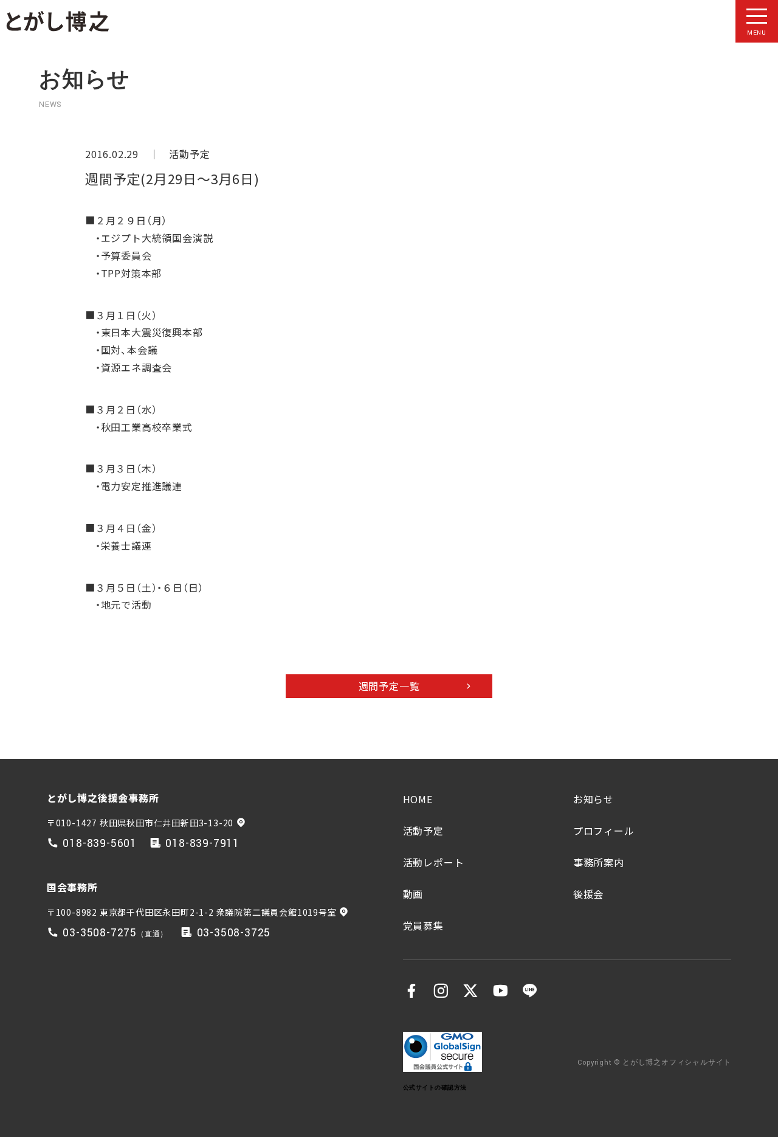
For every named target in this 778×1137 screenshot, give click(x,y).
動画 (413, 893)
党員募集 (423, 925)
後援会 (588, 893)
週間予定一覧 (389, 686)
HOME (418, 799)
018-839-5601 (100, 843)
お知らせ (593, 799)
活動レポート (433, 862)
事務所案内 (598, 862)
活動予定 (189, 154)
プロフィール (604, 830)
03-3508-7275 (100, 933)
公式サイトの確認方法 (435, 1087)
